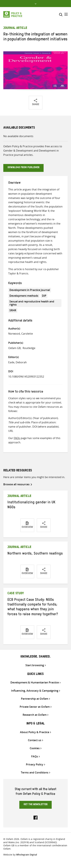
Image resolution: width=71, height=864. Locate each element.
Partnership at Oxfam (34, 698)
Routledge (29, 348)
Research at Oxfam (35, 714)
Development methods (23, 296)
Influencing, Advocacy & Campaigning (34, 690)
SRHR (12, 310)
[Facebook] (35, 817)
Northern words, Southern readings (35, 554)
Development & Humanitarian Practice (34, 682)
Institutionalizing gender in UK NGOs (31, 505)
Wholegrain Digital (26, 854)
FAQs (17, 438)
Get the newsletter (36, 804)
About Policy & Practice (34, 732)
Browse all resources (16, 484)
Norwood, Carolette (20, 333)
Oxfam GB (14, 348)
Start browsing (34, 665)
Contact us (34, 740)
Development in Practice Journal (29, 290)
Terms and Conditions (34, 772)
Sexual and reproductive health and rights (31, 303)
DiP (44, 296)
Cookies (35, 748)
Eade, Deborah (17, 362)
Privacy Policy (34, 764)
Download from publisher (23, 167)
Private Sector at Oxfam (35, 706)
